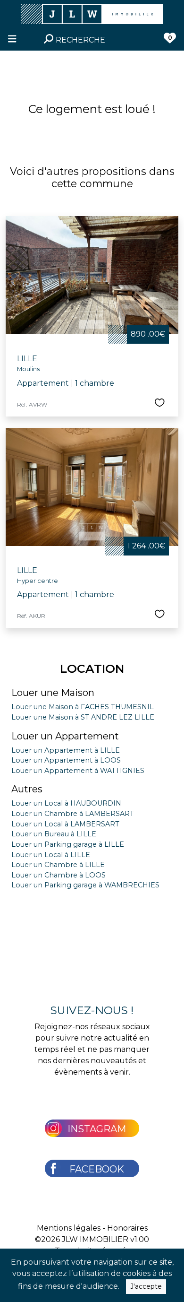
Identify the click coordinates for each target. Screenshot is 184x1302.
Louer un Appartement (65, 736)
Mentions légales (68, 1228)
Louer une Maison (52, 692)
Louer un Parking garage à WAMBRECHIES (85, 885)
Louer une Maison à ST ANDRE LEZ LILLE (82, 717)
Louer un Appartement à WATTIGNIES (77, 770)
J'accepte (146, 1286)
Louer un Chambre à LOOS (58, 875)
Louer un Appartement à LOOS (66, 760)
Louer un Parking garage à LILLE (67, 844)
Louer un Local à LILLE (50, 855)
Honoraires (127, 1228)
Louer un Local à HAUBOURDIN (66, 803)
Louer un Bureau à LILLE (53, 834)
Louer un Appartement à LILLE (65, 750)
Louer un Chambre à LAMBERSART (72, 813)
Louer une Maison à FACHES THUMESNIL (82, 707)
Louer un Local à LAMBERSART (65, 824)
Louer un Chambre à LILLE (58, 864)
